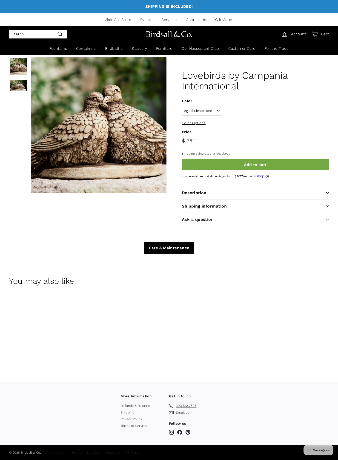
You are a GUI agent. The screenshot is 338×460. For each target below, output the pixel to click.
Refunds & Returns (135, 405)
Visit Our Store (118, 20)
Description (194, 192)
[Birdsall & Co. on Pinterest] (188, 432)
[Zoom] (98, 125)
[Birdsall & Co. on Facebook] (179, 432)
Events (146, 20)
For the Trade (277, 48)
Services (169, 20)
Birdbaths (114, 48)
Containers (86, 48)
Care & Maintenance (169, 248)
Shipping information (204, 206)
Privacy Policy (131, 419)
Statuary (139, 48)
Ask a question (198, 219)
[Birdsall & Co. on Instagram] (171, 432)
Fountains (58, 48)
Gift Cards (224, 20)
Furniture (164, 48)
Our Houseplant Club (200, 48)
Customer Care (241, 48)
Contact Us (196, 20)
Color (187, 101)
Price (187, 132)
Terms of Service (134, 426)
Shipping (188, 153)
